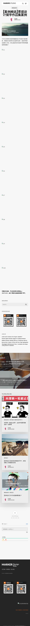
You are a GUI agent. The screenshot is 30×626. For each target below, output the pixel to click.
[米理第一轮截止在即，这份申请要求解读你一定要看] (15, 414)
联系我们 (8, 569)
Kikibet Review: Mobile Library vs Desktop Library (14, 340)
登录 (27, 524)
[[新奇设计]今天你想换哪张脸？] (15, 487)
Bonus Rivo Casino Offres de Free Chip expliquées (15, 342)
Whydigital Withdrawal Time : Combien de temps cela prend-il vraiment (15, 345)
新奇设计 (6, 458)
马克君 (15, 18)
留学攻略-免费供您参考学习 (16, 419)
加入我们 (13, 569)
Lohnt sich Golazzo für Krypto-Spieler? (12, 336)
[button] (26, 3)
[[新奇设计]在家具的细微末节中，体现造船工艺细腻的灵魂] (15, 452)
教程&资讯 (14, 8)
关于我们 (4, 569)
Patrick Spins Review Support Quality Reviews (14, 338)
